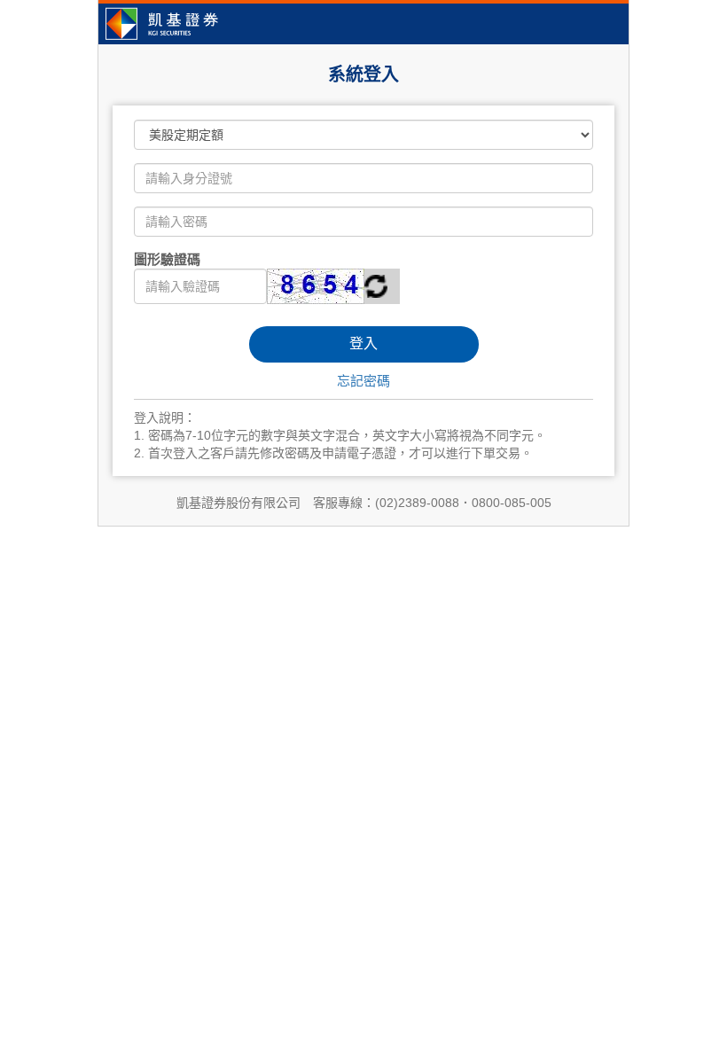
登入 (363, 343)
